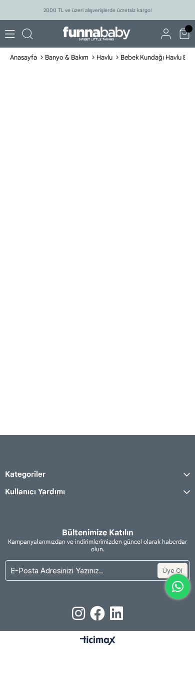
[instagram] (78, 613)
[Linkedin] (116, 613)
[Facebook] (97, 613)
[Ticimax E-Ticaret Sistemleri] (98, 641)
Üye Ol (172, 570)
